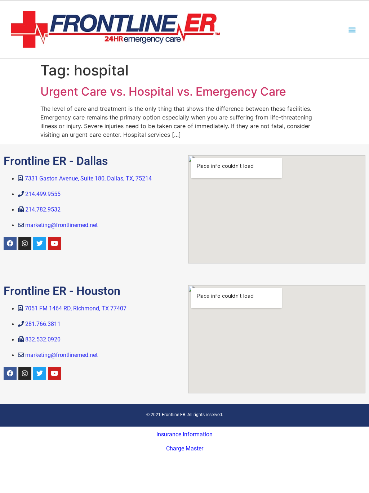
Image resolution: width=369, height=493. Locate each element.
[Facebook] (10, 243)
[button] (352, 29)
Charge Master (184, 448)
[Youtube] (54, 243)
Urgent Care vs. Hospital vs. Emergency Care (163, 91)
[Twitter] (39, 243)
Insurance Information (184, 434)
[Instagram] (24, 243)
